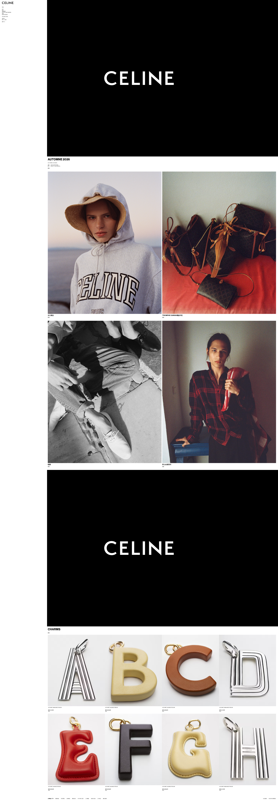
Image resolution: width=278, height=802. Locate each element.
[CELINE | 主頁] (8, 3)
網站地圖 (105, 798)
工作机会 (99, 798)
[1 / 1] (133, 670)
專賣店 (3, 18)
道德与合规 (93, 798)
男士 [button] (3, 10)
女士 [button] (3, 9)
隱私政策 (74, 798)
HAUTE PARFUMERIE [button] (6, 12)
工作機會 (87, 798)
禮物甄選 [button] (4, 11)
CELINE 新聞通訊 (272, 798)
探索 (49, 317)
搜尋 (3, 21)
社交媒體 (265, 798)
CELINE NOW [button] (5, 16)
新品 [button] (3, 7)
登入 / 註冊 (4, 19)
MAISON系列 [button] (5, 14)
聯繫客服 (57, 798)
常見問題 (63, 798)
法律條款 (68, 798)
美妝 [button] (3, 13)
